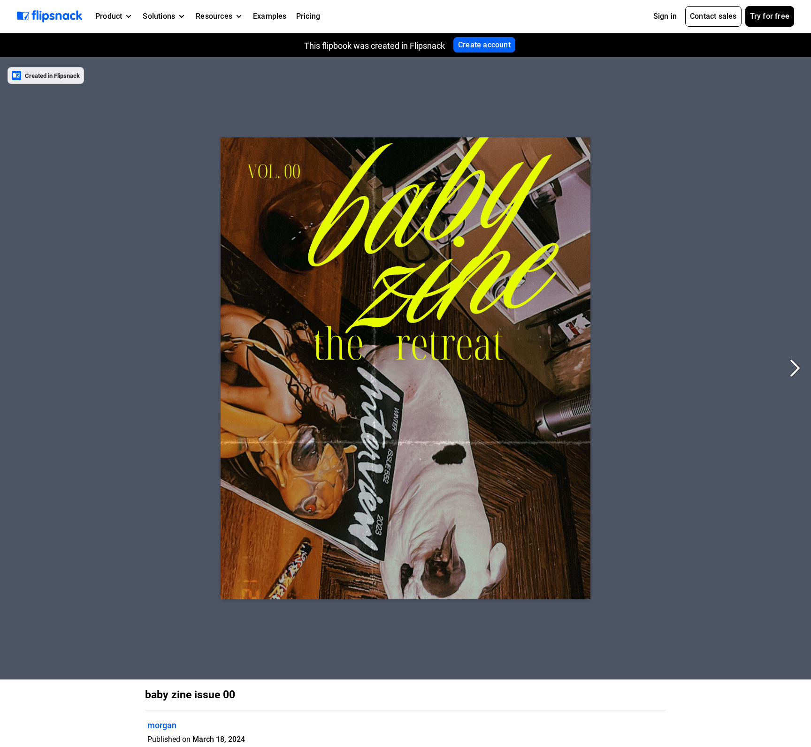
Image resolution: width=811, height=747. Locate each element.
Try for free (769, 16)
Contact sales (713, 16)
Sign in (665, 16)
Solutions (159, 16)
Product (108, 16)
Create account (484, 44)
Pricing (308, 16)
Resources (214, 16)
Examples (270, 16)
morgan (161, 725)
